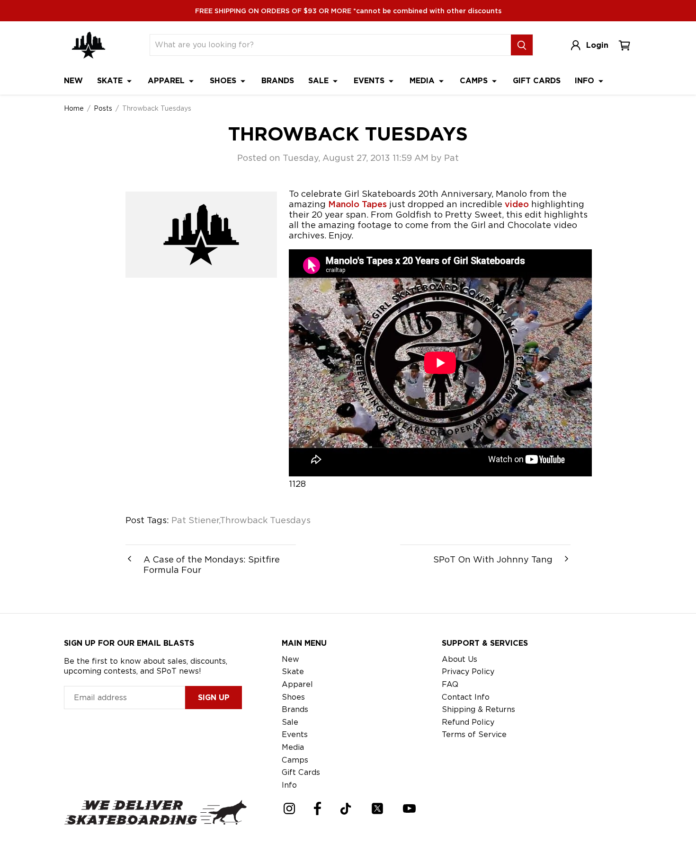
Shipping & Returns (478, 709)
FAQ (450, 684)
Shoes (224, 80)
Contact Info (466, 697)
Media (423, 80)
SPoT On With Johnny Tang (493, 559)
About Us (459, 659)
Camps (475, 80)
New (73, 80)
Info (586, 80)
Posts (103, 108)
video (517, 204)
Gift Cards (537, 80)
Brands (277, 80)
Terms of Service (474, 734)
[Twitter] (377, 808)
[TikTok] (346, 809)
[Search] (522, 45)
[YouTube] (409, 808)
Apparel (167, 80)
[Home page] (88, 45)
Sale (319, 80)
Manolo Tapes (357, 204)
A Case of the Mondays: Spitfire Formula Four (211, 564)
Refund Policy (468, 722)
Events (370, 80)
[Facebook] (317, 808)
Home (74, 108)
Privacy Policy (468, 671)
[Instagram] (289, 808)
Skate (111, 80)
